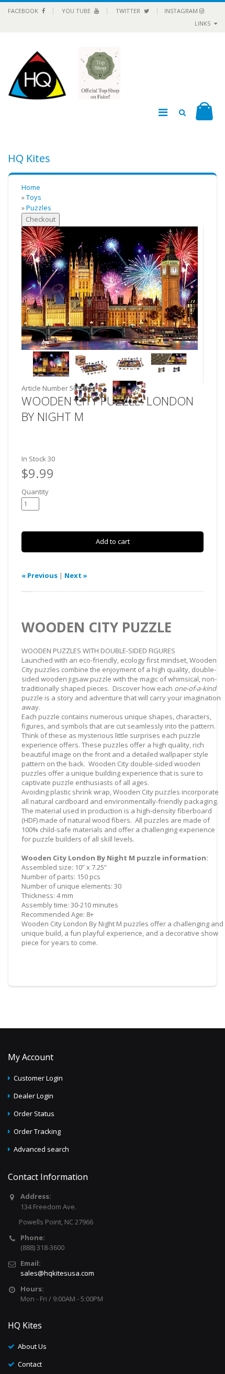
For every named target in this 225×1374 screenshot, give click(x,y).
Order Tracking (37, 1131)
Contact (30, 1364)
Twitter (129, 11)
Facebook (24, 11)
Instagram (181, 11)
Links (203, 23)
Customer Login (38, 1078)
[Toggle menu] (163, 112)
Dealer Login (33, 1095)
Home (30, 187)
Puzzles (38, 207)
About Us (32, 1346)
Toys (33, 197)
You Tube (77, 11)
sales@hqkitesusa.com (57, 1273)
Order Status (34, 1113)
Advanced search (41, 1149)
